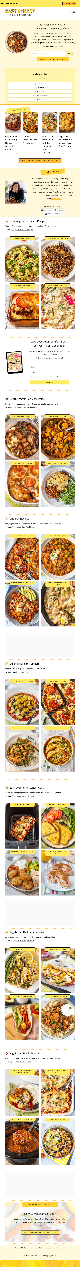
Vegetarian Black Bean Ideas (24, 1062)
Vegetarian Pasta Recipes (22, 229)
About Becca (56, 198)
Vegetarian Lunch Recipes (23, 796)
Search (70, 53)
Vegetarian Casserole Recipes (24, 407)
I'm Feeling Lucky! (69, 3)
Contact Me (61, 1248)
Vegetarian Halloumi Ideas (23, 940)
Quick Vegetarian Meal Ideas (24, 672)
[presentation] (13, 122)
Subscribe (49, 382)
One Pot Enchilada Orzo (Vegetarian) (30, 139)
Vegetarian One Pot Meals (23, 527)
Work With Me (50, 1248)
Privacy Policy (38, 1248)
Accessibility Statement (23, 1248)
